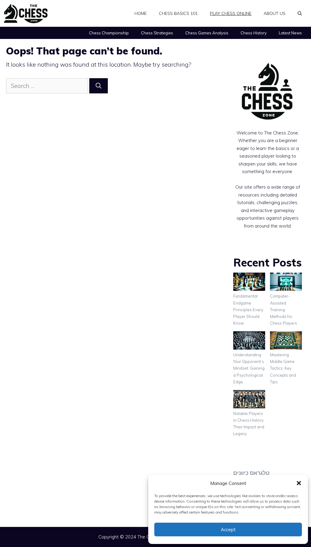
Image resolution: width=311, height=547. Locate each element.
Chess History (254, 32)
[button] (299, 483)
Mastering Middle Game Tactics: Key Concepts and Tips (283, 368)
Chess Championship (109, 32)
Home (141, 13)
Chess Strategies (157, 32)
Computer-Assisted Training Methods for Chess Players (283, 309)
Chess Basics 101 (178, 13)
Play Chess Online (230, 13)
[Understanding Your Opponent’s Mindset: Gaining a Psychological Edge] (249, 341)
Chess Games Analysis (206, 32)
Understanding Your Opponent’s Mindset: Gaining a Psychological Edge (249, 368)
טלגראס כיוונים (251, 472)
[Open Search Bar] (300, 13)
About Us (274, 13)
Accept (228, 529)
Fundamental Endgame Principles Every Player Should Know (248, 309)
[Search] (98, 86)
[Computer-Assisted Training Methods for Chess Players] (286, 283)
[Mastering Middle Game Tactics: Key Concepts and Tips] (286, 341)
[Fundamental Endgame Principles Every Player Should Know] (249, 283)
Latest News (290, 32)
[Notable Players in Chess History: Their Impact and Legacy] (249, 400)
